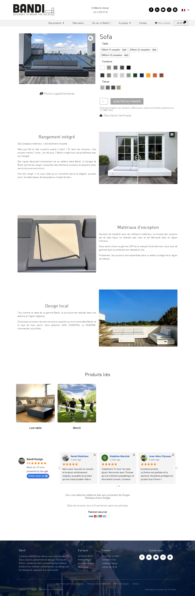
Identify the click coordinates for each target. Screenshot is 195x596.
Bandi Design (35, 459)
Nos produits (54, 23)
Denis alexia (116, 456)
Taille (105, 43)
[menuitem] (185, 10)
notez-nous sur (36, 475)
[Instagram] (169, 9)
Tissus (105, 81)
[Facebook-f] (151, 9)
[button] (90, 38)
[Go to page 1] (118, 485)
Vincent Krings (157, 456)
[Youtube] (163, 9)
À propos (123, 23)
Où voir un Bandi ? (101, 23)
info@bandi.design (100, 7)
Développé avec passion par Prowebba (160, 589)
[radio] (113, 50)
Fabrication (78, 23)
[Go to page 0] (116, 486)
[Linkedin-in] (157, 9)
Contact (143, 23)
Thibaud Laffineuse (81, 456)
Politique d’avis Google (97, 497)
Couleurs (107, 61)
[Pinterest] (175, 9)
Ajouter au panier (127, 101)
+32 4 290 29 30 (100, 12)
